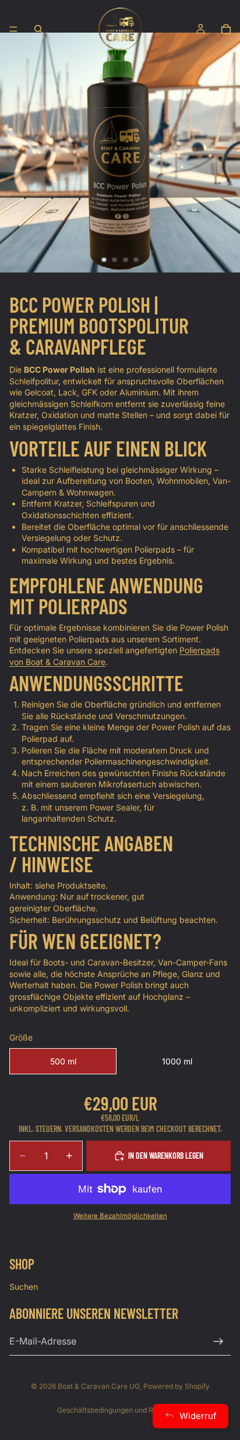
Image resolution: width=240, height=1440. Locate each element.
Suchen (23, 1287)
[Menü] (13, 29)
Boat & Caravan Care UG (99, 1386)
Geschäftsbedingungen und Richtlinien (120, 1410)
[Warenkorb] (226, 29)
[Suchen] (38, 29)
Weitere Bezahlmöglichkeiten (120, 1216)
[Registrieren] (218, 1341)
